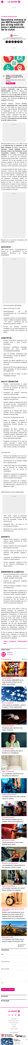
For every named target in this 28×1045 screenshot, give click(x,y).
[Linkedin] (12, 42)
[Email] (21, 42)
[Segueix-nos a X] (12, 1015)
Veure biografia (10, 654)
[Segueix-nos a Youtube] (19, 1015)
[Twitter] (9, 42)
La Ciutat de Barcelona (9, 16)
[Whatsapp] (15, 42)
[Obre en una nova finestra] (7, 1035)
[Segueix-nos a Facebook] (9, 1015)
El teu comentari (5, 968)
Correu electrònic (5, 961)
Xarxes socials (14, 1028)
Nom (2, 954)
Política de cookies (14, 1022)
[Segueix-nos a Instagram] (15, 1015)
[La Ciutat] (14, 2)
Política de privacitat (14, 1020)
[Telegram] (18, 42)
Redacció (15, 35)
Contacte (14, 1026)
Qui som (14, 1024)
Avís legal (14, 1018)
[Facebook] (7, 42)
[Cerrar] (26, 1039)
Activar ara (10, 83)
